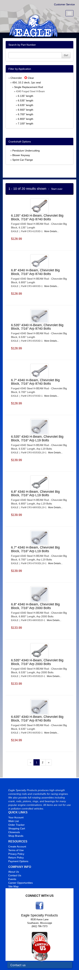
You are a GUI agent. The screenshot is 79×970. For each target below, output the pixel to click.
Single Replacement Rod (28, 87)
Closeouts (14, 832)
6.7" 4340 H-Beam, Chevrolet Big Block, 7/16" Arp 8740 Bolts (35, 382)
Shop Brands (15, 835)
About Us (13, 871)
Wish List (13, 821)
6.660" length (25, 109)
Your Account (16, 817)
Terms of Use (16, 850)
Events (12, 879)
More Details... (51, 231)
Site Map (13, 886)
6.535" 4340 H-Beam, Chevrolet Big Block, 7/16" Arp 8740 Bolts (37, 327)
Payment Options (18, 861)
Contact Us (14, 875)
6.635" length (25, 105)
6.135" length (25, 95)
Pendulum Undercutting (26, 150)
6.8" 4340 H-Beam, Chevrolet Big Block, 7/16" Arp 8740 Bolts (35, 272)
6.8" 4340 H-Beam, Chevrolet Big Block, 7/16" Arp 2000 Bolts (35, 606)
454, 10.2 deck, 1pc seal (26, 82)
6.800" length (25, 118)
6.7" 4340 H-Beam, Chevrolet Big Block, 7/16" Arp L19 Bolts (35, 549)
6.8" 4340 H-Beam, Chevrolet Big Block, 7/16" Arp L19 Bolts (35, 493)
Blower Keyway (21, 155)
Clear (30, 77)
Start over (56, 188)
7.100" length (25, 123)
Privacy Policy (16, 853)
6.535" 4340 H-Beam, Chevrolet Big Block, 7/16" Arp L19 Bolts (37, 438)
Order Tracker (16, 824)
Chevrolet (16, 77)
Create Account (17, 846)
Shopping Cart (16, 828)
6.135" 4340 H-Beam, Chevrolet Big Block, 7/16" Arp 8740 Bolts (37, 217)
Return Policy (16, 857)
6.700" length (25, 114)
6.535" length (25, 100)
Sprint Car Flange (22, 159)
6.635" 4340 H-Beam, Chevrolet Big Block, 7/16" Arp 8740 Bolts (37, 718)
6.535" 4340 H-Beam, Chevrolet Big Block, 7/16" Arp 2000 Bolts (37, 662)
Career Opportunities (20, 882)
